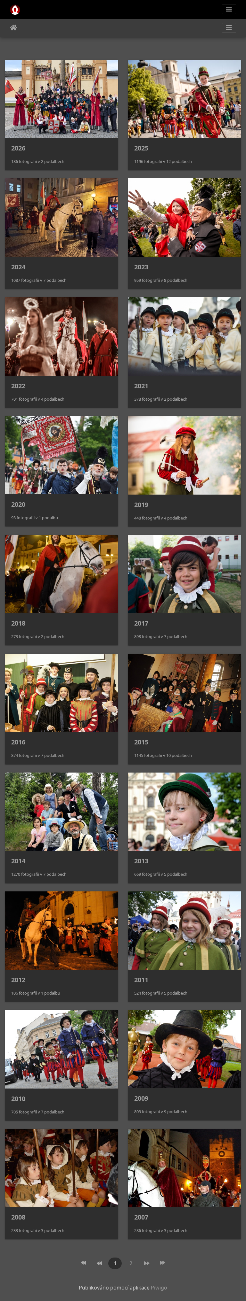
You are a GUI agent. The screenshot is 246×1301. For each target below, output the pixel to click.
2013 (141, 861)
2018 (18, 623)
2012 (18, 979)
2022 (18, 385)
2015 (141, 742)
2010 (18, 1098)
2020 (18, 504)
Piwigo (159, 1287)
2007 (141, 1217)
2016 (18, 742)
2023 (141, 267)
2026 (18, 148)
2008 (18, 1217)
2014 (18, 861)
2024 (18, 267)
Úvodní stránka (13, 28)
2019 (141, 504)
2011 (141, 979)
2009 (141, 1098)
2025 (141, 148)
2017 (141, 623)
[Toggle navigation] (229, 9)
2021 (141, 385)
